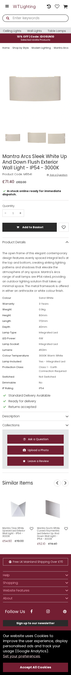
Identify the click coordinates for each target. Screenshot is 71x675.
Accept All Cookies (35, 667)
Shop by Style (20, 47)
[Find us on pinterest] (64, 611)
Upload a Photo (38, 450)
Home (5, 47)
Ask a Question (58, 175)
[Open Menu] (7, 7)
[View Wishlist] (57, 6)
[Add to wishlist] (31, 529)
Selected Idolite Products (35, 38)
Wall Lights (34, 30)
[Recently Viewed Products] (49, 6)
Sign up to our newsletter (35, 623)
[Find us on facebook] (31, 611)
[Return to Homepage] (24, 6)
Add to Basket (32, 227)
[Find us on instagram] (48, 611)
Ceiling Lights (12, 30)
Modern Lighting (41, 47)
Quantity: (8, 205)
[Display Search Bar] (40, 4)
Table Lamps (57, 30)
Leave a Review (38, 461)
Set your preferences (21, 656)
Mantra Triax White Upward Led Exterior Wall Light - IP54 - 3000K (13, 532)
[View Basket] (65, 6)
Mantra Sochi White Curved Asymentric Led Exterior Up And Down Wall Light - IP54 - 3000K (48, 533)
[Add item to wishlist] (64, 227)
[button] (3, 88)
